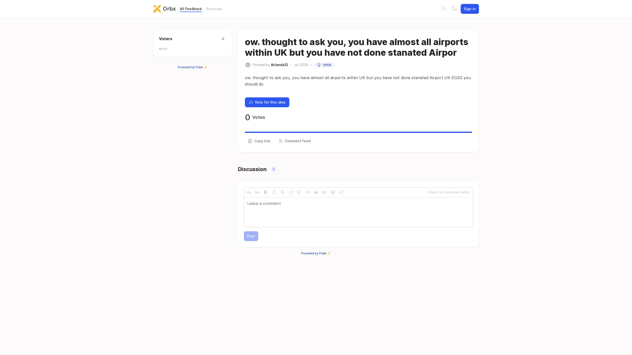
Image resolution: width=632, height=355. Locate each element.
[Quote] (316, 192)
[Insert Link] (341, 192)
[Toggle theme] (454, 9)
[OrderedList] (299, 192)
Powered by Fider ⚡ (192, 67)
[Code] (307, 192)
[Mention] (324, 192)
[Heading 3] (257, 192)
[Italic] (274, 192)
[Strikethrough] (282, 192)
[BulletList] (291, 192)
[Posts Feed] (443, 9)
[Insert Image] (332, 192)
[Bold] (265, 192)
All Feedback (191, 9)
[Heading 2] (249, 192)
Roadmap (214, 9)
